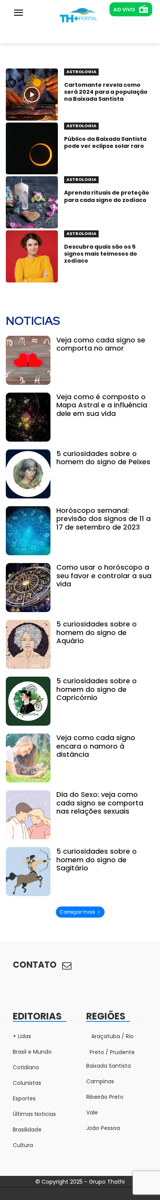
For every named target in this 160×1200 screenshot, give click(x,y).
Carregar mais (77, 912)
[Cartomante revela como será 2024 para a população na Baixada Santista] (32, 94)
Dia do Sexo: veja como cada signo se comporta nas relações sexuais (99, 802)
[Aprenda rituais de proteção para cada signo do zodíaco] (32, 202)
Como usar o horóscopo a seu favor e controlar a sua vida (103, 575)
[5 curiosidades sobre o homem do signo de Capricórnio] (28, 701)
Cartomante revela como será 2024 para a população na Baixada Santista (106, 92)
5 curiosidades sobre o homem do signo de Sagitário (96, 859)
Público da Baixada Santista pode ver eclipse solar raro (105, 142)
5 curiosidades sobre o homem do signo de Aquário (96, 632)
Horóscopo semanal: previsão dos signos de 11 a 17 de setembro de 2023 (103, 518)
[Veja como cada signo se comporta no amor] (28, 360)
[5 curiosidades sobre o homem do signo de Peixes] (28, 473)
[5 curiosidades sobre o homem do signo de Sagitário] (28, 871)
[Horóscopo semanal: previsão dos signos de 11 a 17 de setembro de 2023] (28, 530)
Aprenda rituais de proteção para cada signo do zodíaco (106, 196)
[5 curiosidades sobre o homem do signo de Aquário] (28, 644)
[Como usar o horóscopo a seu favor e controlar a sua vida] (28, 587)
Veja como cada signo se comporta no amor (100, 344)
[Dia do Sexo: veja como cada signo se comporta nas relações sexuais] (28, 814)
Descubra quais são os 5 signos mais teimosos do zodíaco (100, 254)
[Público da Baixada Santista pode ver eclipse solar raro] (32, 149)
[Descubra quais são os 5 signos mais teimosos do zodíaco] (32, 256)
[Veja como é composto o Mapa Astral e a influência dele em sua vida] (28, 417)
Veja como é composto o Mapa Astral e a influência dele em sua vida (101, 405)
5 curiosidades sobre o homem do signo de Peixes (103, 458)
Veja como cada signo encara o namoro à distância (95, 746)
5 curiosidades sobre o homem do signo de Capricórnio (96, 689)
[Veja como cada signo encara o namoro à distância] (28, 757)
